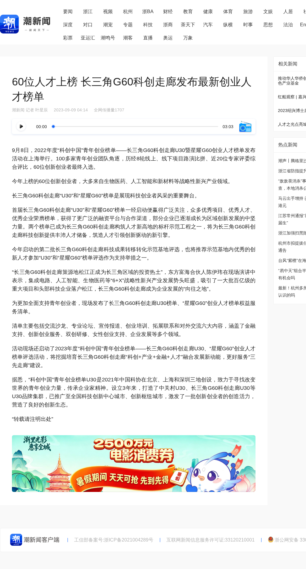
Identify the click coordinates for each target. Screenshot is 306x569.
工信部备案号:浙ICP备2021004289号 (113, 539)
